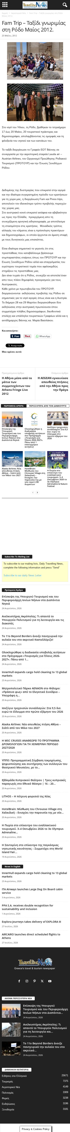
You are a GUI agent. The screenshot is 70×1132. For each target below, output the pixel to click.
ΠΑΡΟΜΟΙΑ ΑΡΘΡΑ (14, 405)
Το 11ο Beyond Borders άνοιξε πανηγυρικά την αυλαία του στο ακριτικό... (44, 1047)
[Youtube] (50, 981)
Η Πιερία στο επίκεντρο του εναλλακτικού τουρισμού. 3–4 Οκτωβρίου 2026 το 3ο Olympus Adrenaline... (32, 828)
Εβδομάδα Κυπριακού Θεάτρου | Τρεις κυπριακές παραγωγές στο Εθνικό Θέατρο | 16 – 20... (34, 781)
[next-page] (37, 492)
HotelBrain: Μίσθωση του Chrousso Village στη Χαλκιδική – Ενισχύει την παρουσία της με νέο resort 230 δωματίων (35, 476)
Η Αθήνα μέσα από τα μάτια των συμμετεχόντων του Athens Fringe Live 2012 (17, 385)
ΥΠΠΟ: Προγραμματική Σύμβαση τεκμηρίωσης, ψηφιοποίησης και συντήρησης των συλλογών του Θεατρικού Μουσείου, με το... (34, 764)
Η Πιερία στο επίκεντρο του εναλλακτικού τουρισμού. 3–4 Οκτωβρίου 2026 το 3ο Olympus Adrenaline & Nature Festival (57, 478)
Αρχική (5, 13)
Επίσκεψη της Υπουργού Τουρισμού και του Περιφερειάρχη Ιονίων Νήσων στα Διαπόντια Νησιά (11, 434)
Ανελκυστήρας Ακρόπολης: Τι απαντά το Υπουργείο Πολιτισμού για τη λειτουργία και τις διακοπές (33, 620)
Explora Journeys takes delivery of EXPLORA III (31, 921)
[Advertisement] (35, 179)
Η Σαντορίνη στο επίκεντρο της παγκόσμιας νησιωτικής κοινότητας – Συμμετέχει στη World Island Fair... (32, 848)
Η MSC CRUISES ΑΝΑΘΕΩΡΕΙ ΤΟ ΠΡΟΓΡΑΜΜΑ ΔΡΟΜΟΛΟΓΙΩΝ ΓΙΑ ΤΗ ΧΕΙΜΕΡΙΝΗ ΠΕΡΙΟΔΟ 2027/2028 (30, 744)
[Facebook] (20, 981)
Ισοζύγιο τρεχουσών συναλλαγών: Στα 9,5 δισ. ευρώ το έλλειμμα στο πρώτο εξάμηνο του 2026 (57, 433)
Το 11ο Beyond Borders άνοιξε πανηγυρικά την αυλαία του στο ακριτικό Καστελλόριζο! (32, 637)
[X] (43, 981)
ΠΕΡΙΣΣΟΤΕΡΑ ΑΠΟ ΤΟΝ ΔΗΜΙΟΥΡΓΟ (47, 405)
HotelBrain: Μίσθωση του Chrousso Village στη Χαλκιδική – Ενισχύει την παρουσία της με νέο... (33, 810)
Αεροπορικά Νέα (18, 13)
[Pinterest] (35, 981)
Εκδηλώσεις (8, 1104)
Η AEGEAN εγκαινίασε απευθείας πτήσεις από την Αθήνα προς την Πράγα (53, 384)
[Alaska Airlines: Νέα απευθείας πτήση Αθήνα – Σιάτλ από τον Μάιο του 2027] (12, 459)
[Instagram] (28, 981)
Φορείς (5, 1098)
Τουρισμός (7, 1081)
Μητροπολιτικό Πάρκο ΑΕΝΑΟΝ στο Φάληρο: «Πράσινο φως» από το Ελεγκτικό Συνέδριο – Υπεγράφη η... (31, 692)
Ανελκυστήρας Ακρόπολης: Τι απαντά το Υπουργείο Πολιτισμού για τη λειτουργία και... (45, 1028)
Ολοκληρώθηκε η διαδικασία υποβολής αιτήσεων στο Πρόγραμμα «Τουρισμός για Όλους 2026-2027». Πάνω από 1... (33, 656)
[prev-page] (33, 492)
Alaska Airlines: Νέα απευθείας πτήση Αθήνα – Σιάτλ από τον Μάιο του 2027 (11, 472)
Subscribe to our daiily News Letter (22, 575)
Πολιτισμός (7, 1092)
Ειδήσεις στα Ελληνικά (14, 1076)
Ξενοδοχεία (8, 1109)
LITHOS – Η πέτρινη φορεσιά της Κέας (26, 796)
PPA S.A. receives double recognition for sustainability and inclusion (27, 907)
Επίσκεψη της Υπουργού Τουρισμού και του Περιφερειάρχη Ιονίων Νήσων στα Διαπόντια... (45, 1009)
